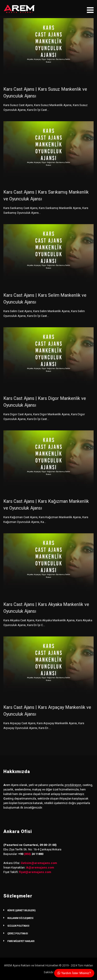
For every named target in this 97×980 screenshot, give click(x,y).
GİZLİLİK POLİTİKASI (18, 926)
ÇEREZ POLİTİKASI (17, 933)
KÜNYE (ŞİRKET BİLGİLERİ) (21, 910)
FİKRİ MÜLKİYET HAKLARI (21, 941)
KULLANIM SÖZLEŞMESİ (20, 918)
